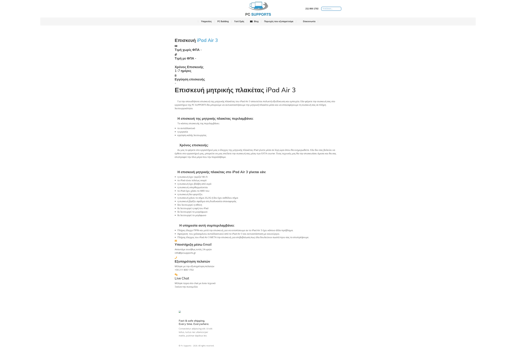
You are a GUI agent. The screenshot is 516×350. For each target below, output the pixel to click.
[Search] (339, 9)
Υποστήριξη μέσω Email (193, 244)
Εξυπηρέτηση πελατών (192, 261)
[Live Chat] (176, 274)
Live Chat (182, 278)
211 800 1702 (311, 9)
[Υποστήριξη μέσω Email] (176, 240)
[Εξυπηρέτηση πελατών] (176, 257)
